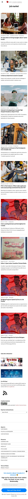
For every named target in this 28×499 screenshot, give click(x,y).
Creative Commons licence (20, 405)
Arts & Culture (12, 261)
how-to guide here (10, 386)
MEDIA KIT (3, 446)
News (17, 108)
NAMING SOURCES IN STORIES (8, 453)
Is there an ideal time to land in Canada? (12, 75)
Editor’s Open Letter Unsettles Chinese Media (13, 263)
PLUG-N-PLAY (4, 460)
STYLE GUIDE (4, 448)
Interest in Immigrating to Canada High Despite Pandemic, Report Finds (12, 111)
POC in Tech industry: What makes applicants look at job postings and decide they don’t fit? (13, 186)
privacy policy (21, 494)
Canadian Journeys (14, 35)
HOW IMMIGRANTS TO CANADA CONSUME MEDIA (13, 451)
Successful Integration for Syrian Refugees (12, 337)
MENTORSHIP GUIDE (6, 444)
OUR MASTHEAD (5, 434)
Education (11, 297)
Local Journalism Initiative (21, 73)
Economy (10, 145)
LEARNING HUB (4, 441)
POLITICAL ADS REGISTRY (7, 431)
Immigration (21, 35)
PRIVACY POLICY (5, 467)
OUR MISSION (4, 429)
